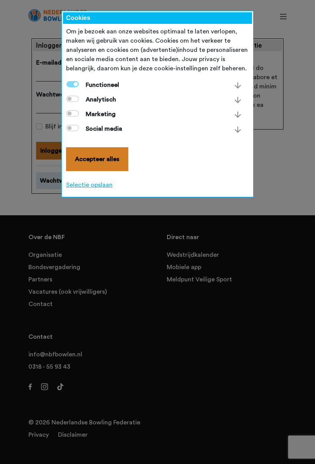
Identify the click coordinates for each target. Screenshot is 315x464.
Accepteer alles (97, 159)
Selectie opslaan (89, 185)
